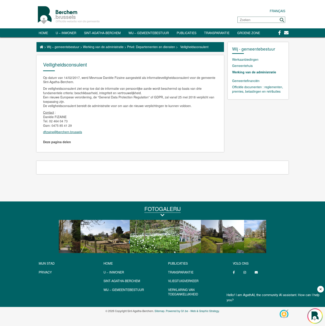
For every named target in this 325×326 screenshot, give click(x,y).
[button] (281, 20)
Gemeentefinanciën (246, 80)
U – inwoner (66, 33)
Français (277, 11)
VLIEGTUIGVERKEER (183, 281)
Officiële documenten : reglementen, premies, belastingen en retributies (257, 89)
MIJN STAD (47, 263)
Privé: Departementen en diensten (151, 47)
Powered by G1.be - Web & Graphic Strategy (192, 311)
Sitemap (159, 311)
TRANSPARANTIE (216, 33)
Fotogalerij (162, 209)
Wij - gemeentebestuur (253, 49)
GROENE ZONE (248, 33)
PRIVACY (45, 272)
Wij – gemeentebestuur (148, 33)
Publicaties (186, 33)
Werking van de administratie (103, 47)
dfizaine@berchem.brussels (62, 132)
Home (43, 33)
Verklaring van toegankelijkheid (183, 291)
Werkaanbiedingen (245, 59)
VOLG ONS (241, 263)
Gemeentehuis (242, 65)
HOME (108, 263)
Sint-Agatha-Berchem (102, 33)
